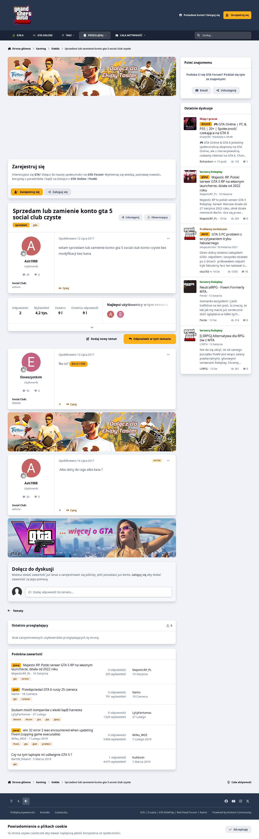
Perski (203, 295)
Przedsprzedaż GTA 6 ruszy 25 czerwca (49, 689)
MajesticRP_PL (20, 673)
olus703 (204, 272)
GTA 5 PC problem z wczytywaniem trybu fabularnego (221, 238)
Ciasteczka (61, 812)
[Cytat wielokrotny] (60, 404)
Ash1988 (31, 261)
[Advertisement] (92, 126)
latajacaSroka (208, 247)
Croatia (152, 812)
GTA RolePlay (166, 812)
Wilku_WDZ (18, 738)
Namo (15, 694)
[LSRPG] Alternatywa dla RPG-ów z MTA (222, 338)
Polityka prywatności (22, 812)
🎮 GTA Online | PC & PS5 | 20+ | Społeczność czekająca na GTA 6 (223, 128)
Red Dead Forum (187, 812)
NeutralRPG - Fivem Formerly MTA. (222, 289)
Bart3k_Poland (21, 759)
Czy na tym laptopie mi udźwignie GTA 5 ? (41, 755)
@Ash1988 (78, 364)
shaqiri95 (205, 137)
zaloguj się (139, 575)
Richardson (206, 161)
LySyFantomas (20, 714)
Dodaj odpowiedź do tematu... (53, 592)
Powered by (231, 812)
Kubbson (138, 757)
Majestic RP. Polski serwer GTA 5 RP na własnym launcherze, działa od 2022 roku (51, 667)
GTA (142, 812)
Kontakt (45, 812)
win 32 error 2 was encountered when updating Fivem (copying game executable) (52, 732)
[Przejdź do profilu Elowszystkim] (120, 314)
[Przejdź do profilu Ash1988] (31, 246)
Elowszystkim (31, 377)
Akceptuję (241, 829)
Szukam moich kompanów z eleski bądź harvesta (46, 710)
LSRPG (204, 344)
